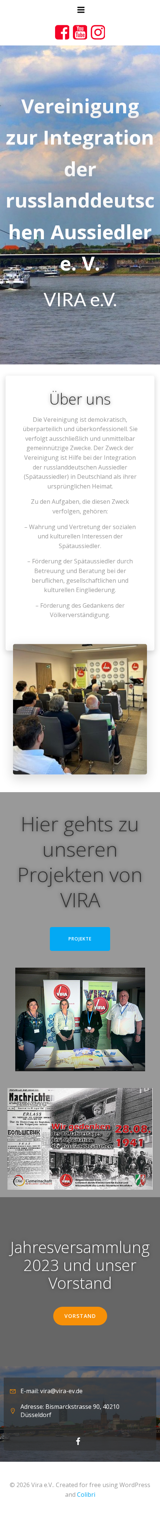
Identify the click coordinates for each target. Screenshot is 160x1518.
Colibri (86, 1494)
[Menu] (80, 10)
